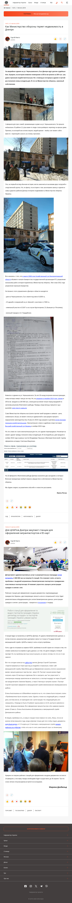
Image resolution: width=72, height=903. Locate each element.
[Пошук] (62, 2)
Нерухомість (28, 516)
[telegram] (41, 886)
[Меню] (67, 2)
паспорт (38, 810)
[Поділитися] (60, 39)
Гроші (30, 2)
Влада (36, 2)
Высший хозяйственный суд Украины (18, 426)
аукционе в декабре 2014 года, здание (49, 398)
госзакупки (19, 810)
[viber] (46, 886)
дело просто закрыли (19, 408)
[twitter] (36, 886)
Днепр (38, 516)
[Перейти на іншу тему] (57, 2)
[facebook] (25, 886)
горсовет (8, 810)
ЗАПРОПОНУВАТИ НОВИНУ (36, 829)
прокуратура (15, 516)
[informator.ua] (6, 2)
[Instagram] (31, 886)
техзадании (42, 602)
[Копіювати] (65, 39)
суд (6, 516)
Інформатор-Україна (19, 2)
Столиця (43, 2)
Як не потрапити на (41, 14)
